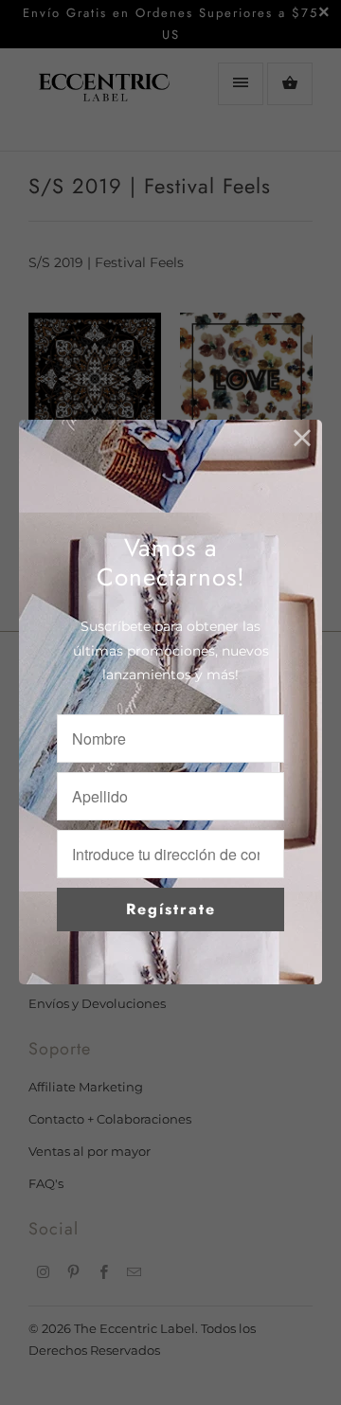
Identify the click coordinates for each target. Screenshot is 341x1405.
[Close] (302, 439)
